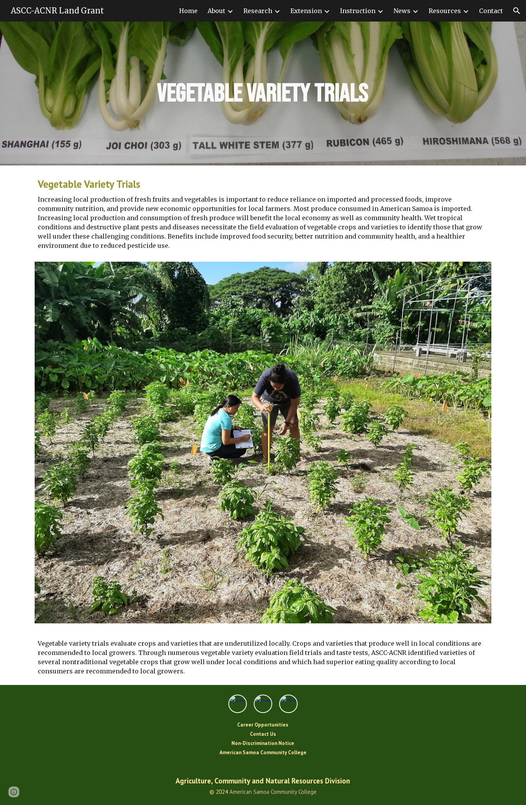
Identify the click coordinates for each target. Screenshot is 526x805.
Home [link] (188, 11)
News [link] (402, 11)
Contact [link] (491, 11)
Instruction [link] (357, 11)
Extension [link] (306, 11)
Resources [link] (445, 11)
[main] (263, 93)
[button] (517, 11)
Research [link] (257, 11)
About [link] (216, 11)
